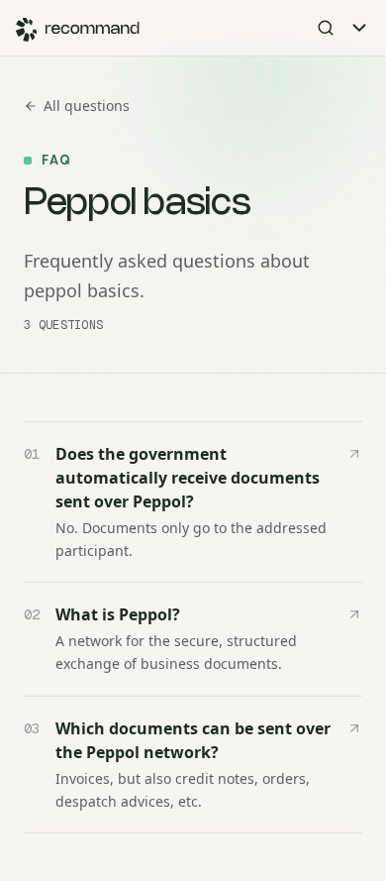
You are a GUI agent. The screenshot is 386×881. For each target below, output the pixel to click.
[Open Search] (325, 28)
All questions (87, 105)
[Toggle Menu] (359, 28)
